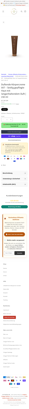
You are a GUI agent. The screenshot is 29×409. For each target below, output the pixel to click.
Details (17, 103)
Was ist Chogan (7, 338)
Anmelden (19, 253)
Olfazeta (5, 359)
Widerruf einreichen (10, 317)
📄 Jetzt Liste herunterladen (14, 234)
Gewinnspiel (6, 366)
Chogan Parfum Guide (9, 363)
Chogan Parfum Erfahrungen (10, 356)
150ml (4, 109)
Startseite (3, 74)
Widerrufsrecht (7, 313)
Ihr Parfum (16, 387)
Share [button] (4, 165)
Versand (5, 292)
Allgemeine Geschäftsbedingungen (12, 324)
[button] (3, 11)
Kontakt (5, 296)
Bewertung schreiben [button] (14, 207)
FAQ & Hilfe (6, 289)
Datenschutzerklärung (9, 320)
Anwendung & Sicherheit (11, 179)
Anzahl (2, 116)
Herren (5, 272)
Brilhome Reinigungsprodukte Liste (12, 345)
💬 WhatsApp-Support (20, 5)
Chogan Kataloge (7, 352)
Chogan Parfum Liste (8, 341)
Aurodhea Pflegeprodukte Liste (11, 348)
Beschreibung (7, 173)
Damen (5, 268)
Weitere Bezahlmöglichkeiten (14, 140)
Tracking (5, 300)
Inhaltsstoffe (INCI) (9, 184)
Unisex (5, 275)
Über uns (5, 334)
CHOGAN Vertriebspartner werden (12, 285)
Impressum (6, 310)
